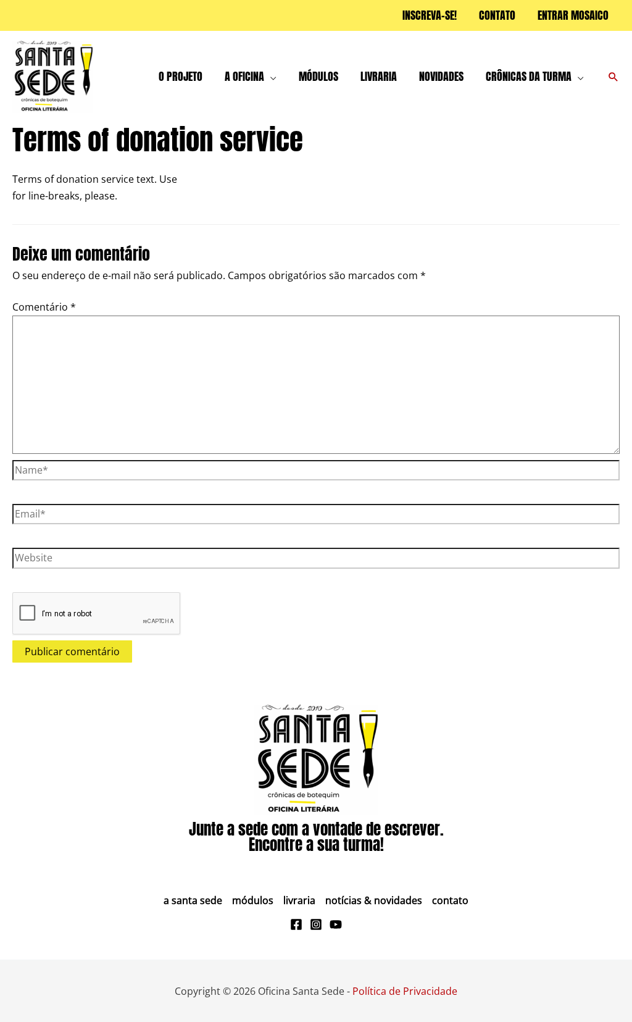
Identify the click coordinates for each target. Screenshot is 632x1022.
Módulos (252, 900)
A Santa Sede (193, 900)
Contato (450, 900)
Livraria (299, 900)
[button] (270, 76)
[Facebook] (296, 924)
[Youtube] (336, 924)
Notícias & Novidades (373, 900)
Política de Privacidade (404, 991)
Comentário (44, 307)
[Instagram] (316, 924)
